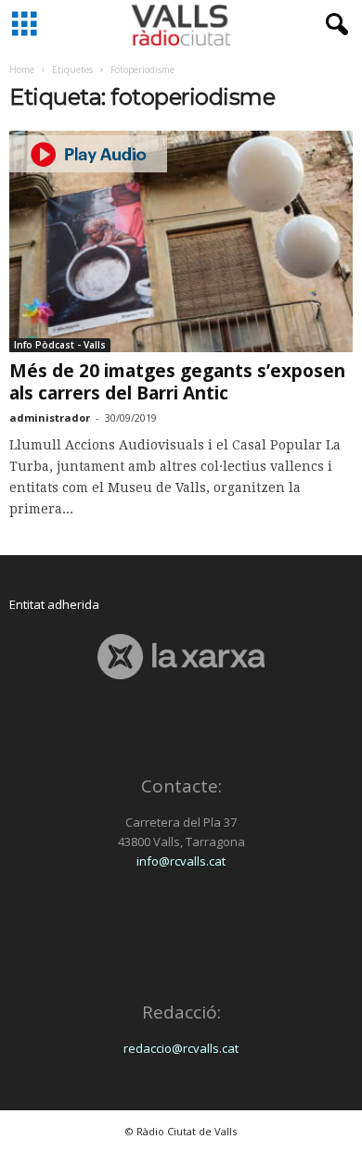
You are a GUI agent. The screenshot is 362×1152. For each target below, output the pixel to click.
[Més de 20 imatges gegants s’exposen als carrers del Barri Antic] (181, 241)
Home (21, 69)
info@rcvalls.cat (181, 861)
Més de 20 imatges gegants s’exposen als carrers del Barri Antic (177, 382)
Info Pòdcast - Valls (60, 344)
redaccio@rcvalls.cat (181, 1048)
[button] (333, 25)
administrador (49, 417)
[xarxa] (181, 656)
